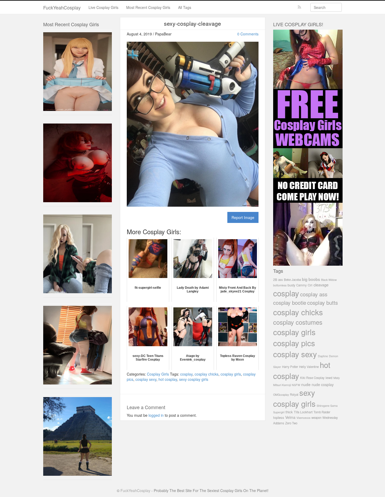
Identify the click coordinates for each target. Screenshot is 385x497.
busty (291, 285)
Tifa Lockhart (303, 412)
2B (275, 279)
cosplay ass (313, 294)
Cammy (301, 285)
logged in (156, 415)
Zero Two (291, 423)
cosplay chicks (206, 374)
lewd (329, 377)
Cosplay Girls (158, 374)
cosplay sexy (145, 379)
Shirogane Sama (327, 406)
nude (306, 384)
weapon (316, 417)
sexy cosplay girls (193, 379)
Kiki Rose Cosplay (312, 378)
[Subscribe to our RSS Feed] (299, 7)
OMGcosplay (281, 395)
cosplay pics (294, 342)
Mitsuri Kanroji (282, 385)
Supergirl (278, 412)
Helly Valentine (309, 367)
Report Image (243, 217)
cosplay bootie (289, 302)
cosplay (186, 374)
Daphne (323, 356)
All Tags (184, 7)
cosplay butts (322, 302)
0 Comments (247, 33)
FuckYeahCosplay (62, 7)
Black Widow (329, 280)
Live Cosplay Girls (103, 7)
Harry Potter (290, 367)
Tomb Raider (322, 412)
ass (280, 279)
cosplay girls (231, 374)
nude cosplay (323, 384)
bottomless (280, 285)
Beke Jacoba (292, 279)
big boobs (311, 279)
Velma (290, 417)
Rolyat (294, 394)
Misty (336, 378)
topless (278, 417)
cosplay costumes (297, 322)
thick (289, 411)
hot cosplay (167, 379)
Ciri (310, 285)
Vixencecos (303, 418)
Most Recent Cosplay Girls (148, 7)
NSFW (296, 385)
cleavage (321, 284)
